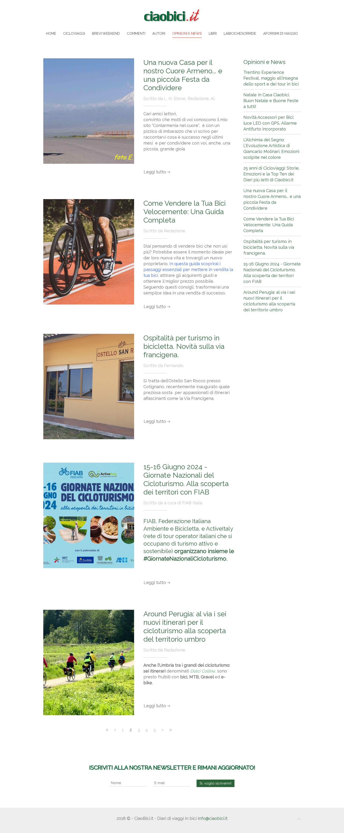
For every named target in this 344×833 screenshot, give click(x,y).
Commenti (136, 33)
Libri (213, 33)
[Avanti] (162, 730)
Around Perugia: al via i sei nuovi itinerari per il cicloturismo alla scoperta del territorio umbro (184, 626)
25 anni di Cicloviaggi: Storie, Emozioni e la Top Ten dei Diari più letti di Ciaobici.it (271, 174)
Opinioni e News (187, 33)
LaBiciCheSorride (240, 33)
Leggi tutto (155, 171)
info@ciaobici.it (212, 818)
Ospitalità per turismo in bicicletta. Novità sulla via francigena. (183, 346)
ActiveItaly (219, 528)
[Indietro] (115, 730)
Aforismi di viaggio (280, 33)
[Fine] (170, 730)
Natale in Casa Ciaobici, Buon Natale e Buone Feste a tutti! (270, 100)
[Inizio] (107, 730)
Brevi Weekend (106, 33)
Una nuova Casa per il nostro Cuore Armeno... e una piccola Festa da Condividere (182, 75)
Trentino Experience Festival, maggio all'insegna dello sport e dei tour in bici (271, 78)
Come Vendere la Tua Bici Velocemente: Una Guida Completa (184, 211)
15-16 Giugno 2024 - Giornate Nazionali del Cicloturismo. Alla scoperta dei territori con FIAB (186, 479)
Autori (158, 33)
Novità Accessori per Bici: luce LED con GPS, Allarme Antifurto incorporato (270, 123)
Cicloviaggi (74, 33)
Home (51, 33)
